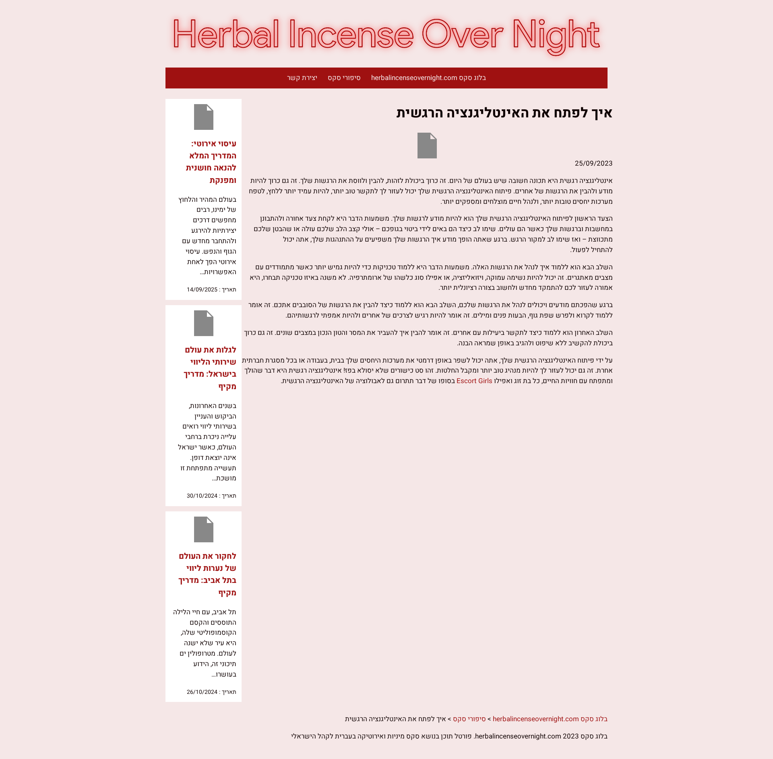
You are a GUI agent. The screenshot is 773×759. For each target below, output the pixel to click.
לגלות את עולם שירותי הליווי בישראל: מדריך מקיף (210, 368)
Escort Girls (474, 381)
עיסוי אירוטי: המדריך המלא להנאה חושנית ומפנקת (211, 162)
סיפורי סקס (344, 78)
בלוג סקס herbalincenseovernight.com (428, 78)
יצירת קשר (302, 78)
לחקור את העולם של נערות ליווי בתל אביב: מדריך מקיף (207, 574)
